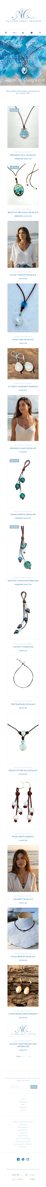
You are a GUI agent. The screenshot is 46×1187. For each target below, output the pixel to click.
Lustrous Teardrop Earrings (23, 387)
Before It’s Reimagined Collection (23, 1122)
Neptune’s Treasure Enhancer (23, 581)
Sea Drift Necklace (23, 899)
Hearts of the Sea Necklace (23, 770)
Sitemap (23, 1110)
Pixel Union (19, 1169)
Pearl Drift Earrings (23, 837)
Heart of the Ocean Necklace (23, 212)
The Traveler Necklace (23, 704)
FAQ (23, 1105)
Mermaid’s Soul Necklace (23, 155)
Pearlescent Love (23, 1130)
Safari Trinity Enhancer (23, 514)
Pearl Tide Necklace (23, 340)
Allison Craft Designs (23, 152)
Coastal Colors (23, 1133)
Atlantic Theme (10, 1169)
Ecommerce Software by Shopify (31, 1169)
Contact (23, 1099)
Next (29, 1056)
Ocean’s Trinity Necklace (23, 275)
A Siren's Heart (23, 1124)
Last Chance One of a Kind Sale (23, 1144)
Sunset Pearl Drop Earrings (23, 1014)
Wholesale (23, 1107)
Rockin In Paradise (23, 1127)
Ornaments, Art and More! (23, 1141)
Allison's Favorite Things (23, 1138)
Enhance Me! (23, 1147)
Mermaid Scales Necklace (23, 448)
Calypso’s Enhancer (23, 647)
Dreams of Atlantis (23, 1136)
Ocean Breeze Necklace (23, 957)
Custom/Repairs (23, 1102)
